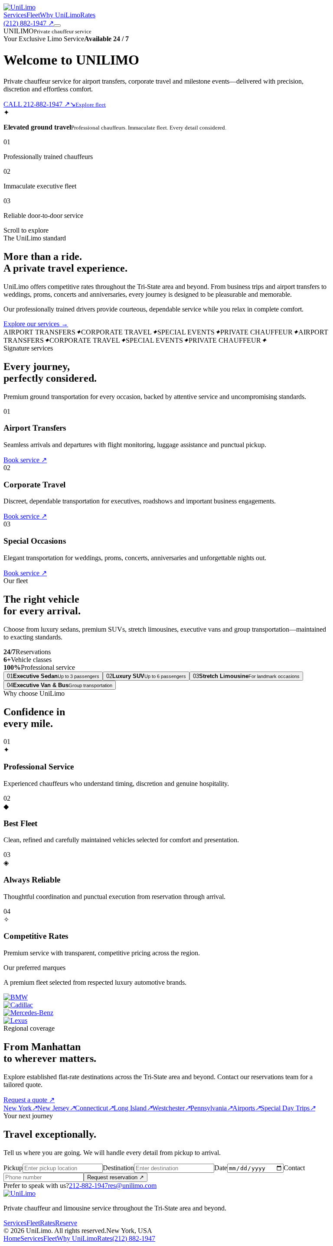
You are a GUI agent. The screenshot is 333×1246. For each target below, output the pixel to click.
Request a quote (29, 1099)
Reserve (66, 1223)
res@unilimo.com (132, 1185)
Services (14, 15)
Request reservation (115, 1177)
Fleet (33, 15)
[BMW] (15, 997)
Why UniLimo (60, 15)
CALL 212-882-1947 (36, 104)
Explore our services (35, 324)
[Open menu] (57, 25)
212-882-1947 (88, 1185)
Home (11, 1238)
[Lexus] (15, 1020)
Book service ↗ (25, 460)
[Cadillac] (18, 1005)
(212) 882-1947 (28, 23)
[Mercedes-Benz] (28, 1012)
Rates (87, 15)
